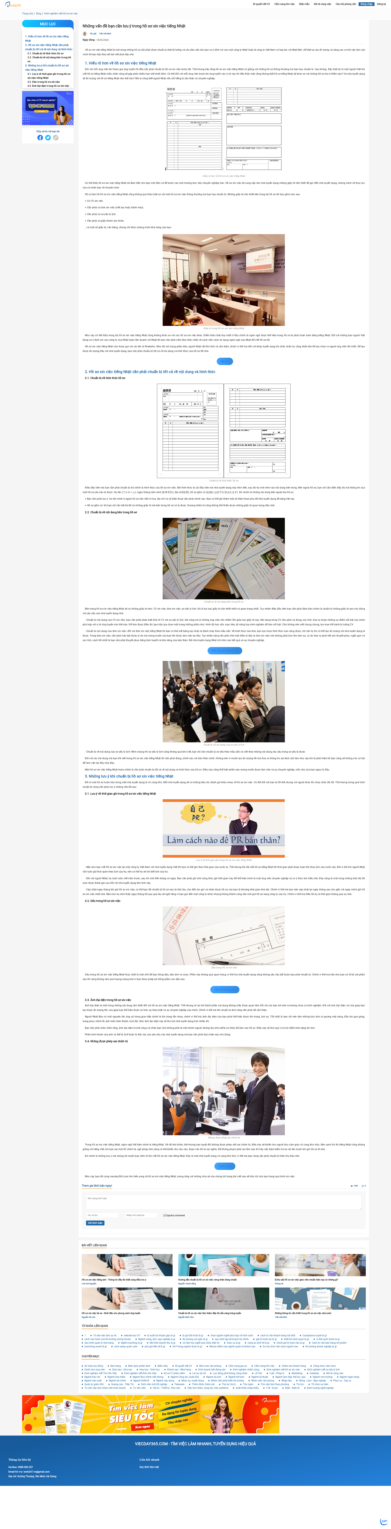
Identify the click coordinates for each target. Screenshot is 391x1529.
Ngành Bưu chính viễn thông (148, 1376)
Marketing (297, 1373)
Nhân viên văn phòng (262, 1380)
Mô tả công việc (322, 4)
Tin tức (300, 1384)
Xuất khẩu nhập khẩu (247, 1387)
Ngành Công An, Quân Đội (185, 1376)
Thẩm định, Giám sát (203, 1384)
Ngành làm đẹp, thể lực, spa (290, 1376)
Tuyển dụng (224, 1166)
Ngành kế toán (236, 1376)
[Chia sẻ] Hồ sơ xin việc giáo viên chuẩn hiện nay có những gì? (306, 1279)
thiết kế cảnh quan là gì (296, 1339)
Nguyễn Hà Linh (88, 1317)
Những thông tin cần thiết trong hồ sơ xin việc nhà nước (303, 1313)
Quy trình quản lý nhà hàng (99, 1342)
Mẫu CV (225, 361)
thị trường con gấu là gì (195, 1339)
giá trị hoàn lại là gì (266, 1339)
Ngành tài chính (117, 1380)
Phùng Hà (279, 1283)
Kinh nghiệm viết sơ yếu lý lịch (323, 1369)
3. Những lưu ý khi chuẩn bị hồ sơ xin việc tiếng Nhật (47, 67)
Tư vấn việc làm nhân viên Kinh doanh (105, 1387)
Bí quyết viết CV (183, 1365)
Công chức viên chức (324, 1365)
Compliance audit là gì (315, 1335)
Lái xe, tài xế (199, 1373)
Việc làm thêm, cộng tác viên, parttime (207, 1387)
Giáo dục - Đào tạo (122, 1369)
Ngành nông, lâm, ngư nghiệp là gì (156, 1339)
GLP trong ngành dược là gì (187, 1346)
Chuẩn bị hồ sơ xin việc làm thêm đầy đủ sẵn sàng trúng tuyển (209, 1313)
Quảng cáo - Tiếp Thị (122, 1384)
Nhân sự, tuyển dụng (192, 1380)
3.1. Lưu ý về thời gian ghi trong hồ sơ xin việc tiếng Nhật (48, 75)
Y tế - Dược (272, 1387)
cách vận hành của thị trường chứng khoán (107, 1339)
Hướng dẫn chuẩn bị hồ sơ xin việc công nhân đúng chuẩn (207, 1279)
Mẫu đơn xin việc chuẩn (224, 650)
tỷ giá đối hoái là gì (193, 1335)
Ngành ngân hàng (349, 1376)
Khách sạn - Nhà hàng (179, 1369)
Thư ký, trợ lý (229, 1384)
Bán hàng (115, 1365)
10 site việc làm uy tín (105, 1335)
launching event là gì (95, 1346)
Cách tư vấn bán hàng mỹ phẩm (329, 1342)
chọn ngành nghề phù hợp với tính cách (231, 1335)
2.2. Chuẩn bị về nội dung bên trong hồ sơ (49, 59)
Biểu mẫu (304, 4)
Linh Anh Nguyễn (89, 1283)
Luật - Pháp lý (276, 1373)
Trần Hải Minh (105, 33)
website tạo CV (132, 1335)
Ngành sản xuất (93, 1380)
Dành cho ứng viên (94, 1369)
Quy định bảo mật (149, 1467)
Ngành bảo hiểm (116, 1376)
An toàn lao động (93, 1365)
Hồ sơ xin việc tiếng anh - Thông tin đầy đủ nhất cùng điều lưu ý (114, 1279)
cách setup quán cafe (125, 1346)
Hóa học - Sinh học (149, 1369)
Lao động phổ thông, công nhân (230, 1373)
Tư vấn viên (139, 1387)
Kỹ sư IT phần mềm (174, 1373)
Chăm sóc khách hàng (294, 1365)
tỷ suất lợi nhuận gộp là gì (161, 1335)
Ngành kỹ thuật (260, 1376)
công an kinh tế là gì (258, 1342)
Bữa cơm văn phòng (210, 1365)
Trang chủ (27, 13)
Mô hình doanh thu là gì (162, 1342)
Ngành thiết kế (141, 1380)
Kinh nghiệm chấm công (246, 1369)
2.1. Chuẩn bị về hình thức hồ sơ (45, 53)
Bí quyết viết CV (261, 4)
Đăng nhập (367, 4)
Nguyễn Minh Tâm (186, 1317)
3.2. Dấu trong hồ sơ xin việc (43, 81)
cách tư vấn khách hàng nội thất (277, 1335)
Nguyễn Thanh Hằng (187, 1283)
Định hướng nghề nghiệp (320, 1387)
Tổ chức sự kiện (319, 1384)
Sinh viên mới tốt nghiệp (154, 1384)
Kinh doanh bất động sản (212, 1369)
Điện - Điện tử (292, 1387)
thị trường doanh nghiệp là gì (321, 1346)
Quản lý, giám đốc (94, 1384)
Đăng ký (381, 4)
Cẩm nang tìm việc (284, 4)
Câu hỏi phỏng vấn (346, 4)
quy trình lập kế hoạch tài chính (232, 1339)
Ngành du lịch (213, 1376)
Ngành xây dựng (165, 1380)
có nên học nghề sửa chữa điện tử (201, 1342)
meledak (314, 1373)
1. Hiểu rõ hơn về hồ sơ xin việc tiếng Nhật (47, 38)
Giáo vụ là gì (233, 1342)
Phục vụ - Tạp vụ (342, 1380)
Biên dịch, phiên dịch (139, 1365)
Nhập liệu (286, 1380)
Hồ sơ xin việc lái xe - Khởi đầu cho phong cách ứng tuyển (111, 1313)
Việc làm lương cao (225, 989)
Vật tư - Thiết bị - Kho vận (166, 1387)
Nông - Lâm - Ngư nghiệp (312, 1380)
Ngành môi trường (323, 1376)
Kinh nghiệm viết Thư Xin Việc (100, 1373)
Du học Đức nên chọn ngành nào (280, 1346)
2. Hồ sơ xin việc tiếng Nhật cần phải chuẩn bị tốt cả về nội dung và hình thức (49, 47)
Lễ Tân (258, 1373)
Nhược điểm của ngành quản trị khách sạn (232, 1346)
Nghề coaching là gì (131, 1342)
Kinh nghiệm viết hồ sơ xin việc (61, 13)
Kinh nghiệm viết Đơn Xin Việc (140, 1373)
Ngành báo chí (92, 1376)
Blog (38, 13)
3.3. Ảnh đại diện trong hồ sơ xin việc (48, 85)
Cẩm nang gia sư (237, 1365)
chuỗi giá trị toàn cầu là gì (291, 1342)
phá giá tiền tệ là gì (155, 1346)
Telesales (179, 1384)
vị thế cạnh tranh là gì (328, 1339)
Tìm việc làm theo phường (275, 1384)
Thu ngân (248, 1384)
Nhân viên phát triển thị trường (227, 1380)
